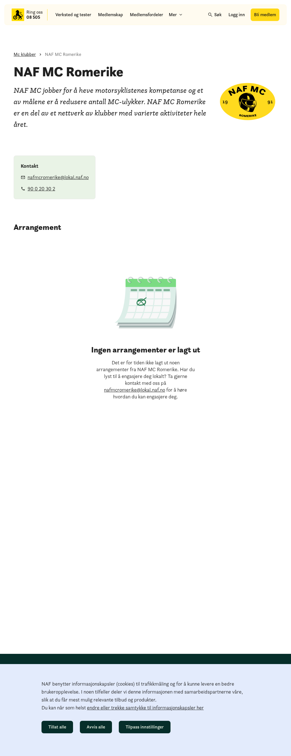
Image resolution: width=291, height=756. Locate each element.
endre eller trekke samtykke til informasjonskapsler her (145, 707)
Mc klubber (25, 54)
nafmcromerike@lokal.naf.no (58, 177)
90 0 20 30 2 (41, 188)
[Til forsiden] (18, 15)
